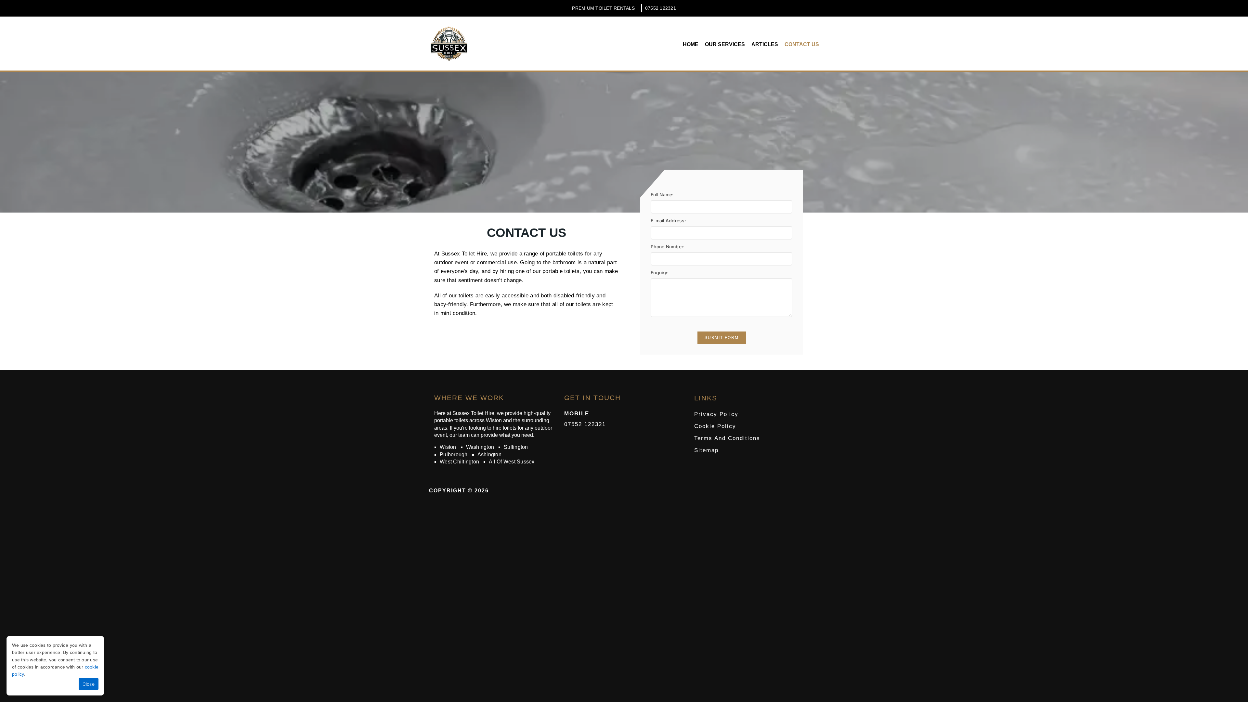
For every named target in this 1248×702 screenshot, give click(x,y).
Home (690, 44)
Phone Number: (667, 246)
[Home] (449, 43)
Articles (764, 44)
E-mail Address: (668, 220)
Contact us (802, 44)
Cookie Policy (715, 426)
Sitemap (706, 450)
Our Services (725, 44)
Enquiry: (660, 272)
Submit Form (722, 337)
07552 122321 (660, 8)
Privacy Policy (716, 414)
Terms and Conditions (727, 438)
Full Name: (662, 194)
